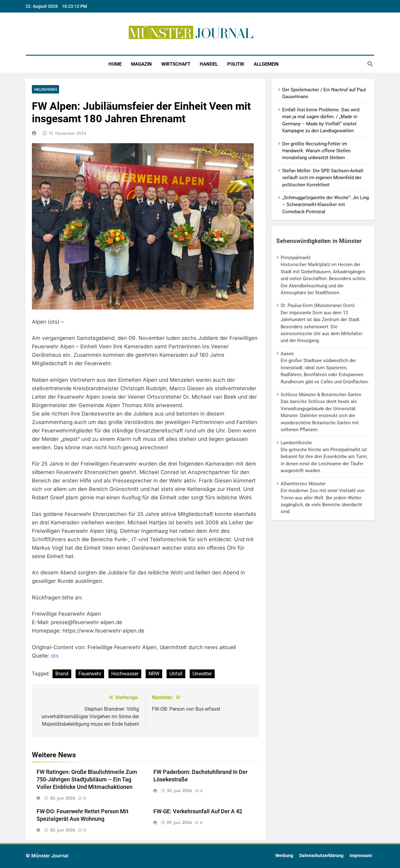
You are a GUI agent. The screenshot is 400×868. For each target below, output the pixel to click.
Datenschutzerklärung (321, 855)
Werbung (284, 855)
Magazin (141, 64)
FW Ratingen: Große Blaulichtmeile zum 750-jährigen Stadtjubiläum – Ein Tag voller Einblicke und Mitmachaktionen (87, 779)
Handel (209, 64)
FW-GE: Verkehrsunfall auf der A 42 (197, 811)
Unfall (175, 674)
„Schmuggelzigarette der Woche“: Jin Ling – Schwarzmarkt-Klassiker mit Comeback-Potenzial (325, 204)
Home (115, 64)
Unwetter (202, 674)
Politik (235, 64)
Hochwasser (124, 674)
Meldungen (45, 89)
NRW (153, 674)
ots (55, 656)
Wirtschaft (175, 64)
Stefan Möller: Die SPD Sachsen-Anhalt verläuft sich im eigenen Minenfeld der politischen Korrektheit (322, 178)
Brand (61, 674)
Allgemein (266, 64)
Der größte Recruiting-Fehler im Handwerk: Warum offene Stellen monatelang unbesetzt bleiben (316, 151)
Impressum (361, 855)
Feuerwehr (89, 674)
